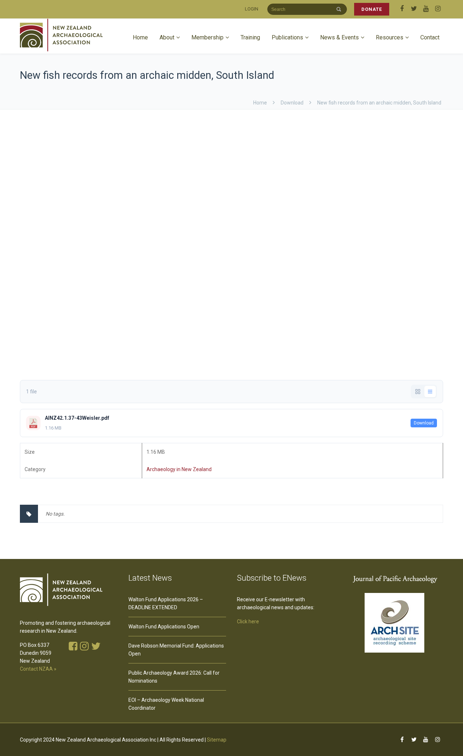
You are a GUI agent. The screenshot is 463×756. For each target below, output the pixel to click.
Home (140, 37)
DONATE (371, 9)
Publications (287, 37)
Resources (389, 37)
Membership (207, 37)
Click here (248, 621)
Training (250, 37)
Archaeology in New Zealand (179, 469)
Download (424, 423)
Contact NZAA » (38, 669)
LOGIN (251, 9)
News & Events (339, 37)
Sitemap (216, 740)
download (292, 103)
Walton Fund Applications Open (163, 626)
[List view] (430, 391)
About (167, 37)
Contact (429, 37)
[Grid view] (418, 391)
